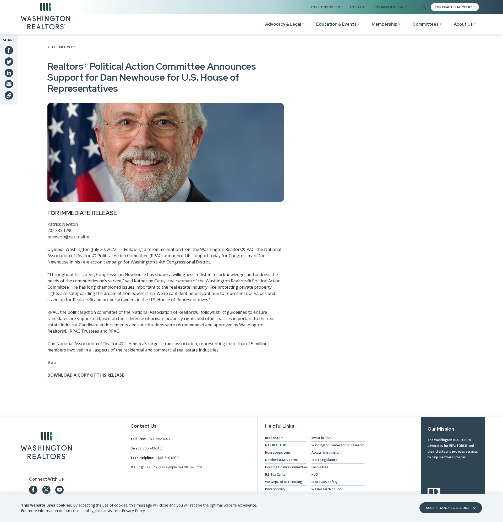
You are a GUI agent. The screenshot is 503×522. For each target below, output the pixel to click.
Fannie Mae (319, 467)
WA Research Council (326, 489)
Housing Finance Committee (286, 467)
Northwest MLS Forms (281, 460)
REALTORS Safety (324, 482)
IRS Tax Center (276, 474)
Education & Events (336, 24)
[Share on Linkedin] (9, 73)
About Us (463, 24)
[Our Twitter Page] (46, 490)
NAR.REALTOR (275, 445)
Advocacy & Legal (283, 24)
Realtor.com (274, 438)
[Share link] (9, 95)
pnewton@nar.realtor (68, 237)
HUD (314, 474)
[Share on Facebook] (9, 50)
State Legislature (324, 460)
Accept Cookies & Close (447, 508)
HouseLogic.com (277, 452)
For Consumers (325, 7)
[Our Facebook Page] (33, 490)
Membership (384, 24)
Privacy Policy (275, 489)
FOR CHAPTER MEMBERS (453, 7)
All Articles (63, 47)
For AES (357, 7)
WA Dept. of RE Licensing (283, 482)
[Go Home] (45, 16)
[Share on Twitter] (9, 61)
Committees (426, 24)
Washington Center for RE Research (337, 445)
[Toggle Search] (424, 7)
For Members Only (390, 7)
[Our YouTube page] (59, 490)
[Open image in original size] (46, 446)
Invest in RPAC (321, 438)
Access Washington (326, 452)
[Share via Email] (9, 84)
